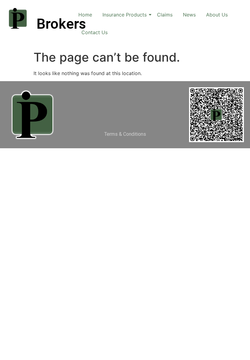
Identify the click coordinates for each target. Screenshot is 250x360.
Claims (165, 15)
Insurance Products (124, 15)
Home (85, 15)
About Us (217, 15)
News (189, 15)
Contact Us (94, 32)
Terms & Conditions (125, 134)
